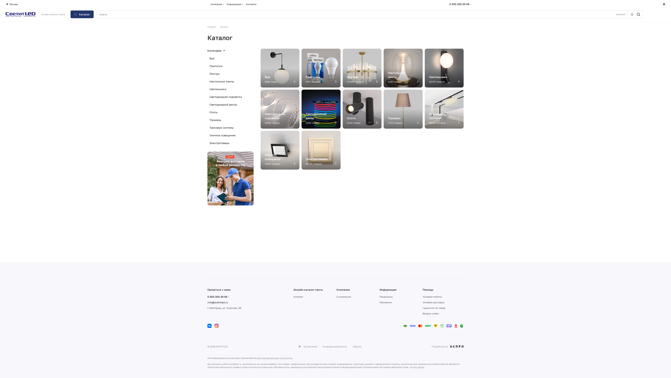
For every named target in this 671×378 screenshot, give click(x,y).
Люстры (214, 73)
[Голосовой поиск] (632, 14)
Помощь (428, 289)
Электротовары (219, 143)
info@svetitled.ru (217, 302)
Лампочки (215, 66)
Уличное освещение (222, 135)
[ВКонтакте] (209, 326)
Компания (343, 289)
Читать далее (417, 367)
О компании (344, 296)
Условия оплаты (432, 296)
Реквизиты (386, 296)
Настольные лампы (221, 81)
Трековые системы (221, 127)
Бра (211, 58)
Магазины (386, 302)
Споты (213, 112)
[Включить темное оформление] (664, 4)
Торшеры (215, 119)
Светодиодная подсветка (225, 96)
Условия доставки (434, 302)
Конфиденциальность (335, 346)
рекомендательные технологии (274, 358)
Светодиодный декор (223, 104)
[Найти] (638, 14)
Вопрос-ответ (431, 313)
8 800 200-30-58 (459, 4)
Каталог (298, 296)
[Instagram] (216, 326)
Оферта (357, 346)
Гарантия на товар (434, 307)
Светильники (217, 89)
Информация (388, 289)
